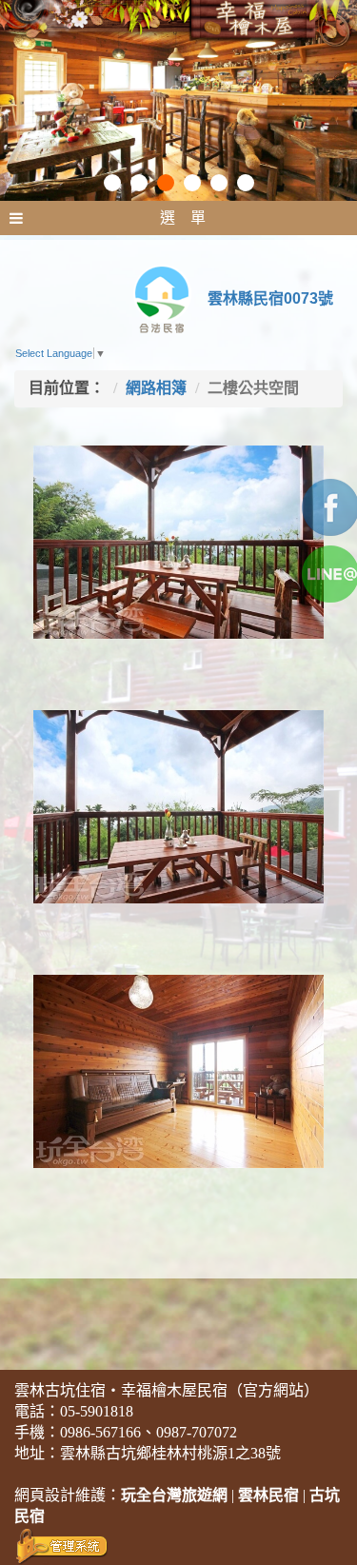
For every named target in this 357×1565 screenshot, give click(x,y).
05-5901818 (96, 1411)
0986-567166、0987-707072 (148, 1432)
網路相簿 (156, 388)
